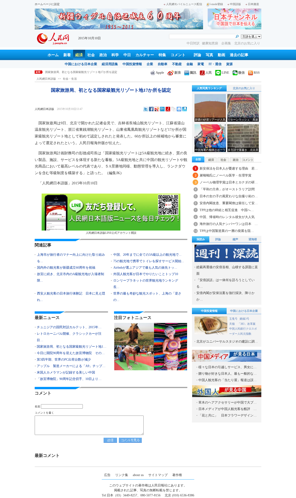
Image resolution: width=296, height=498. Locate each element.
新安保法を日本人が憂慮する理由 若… (229, 168)
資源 (229, 64)
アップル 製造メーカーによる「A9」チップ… (71, 366)
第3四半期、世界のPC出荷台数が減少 (64, 359)
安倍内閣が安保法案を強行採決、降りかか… (225, 296)
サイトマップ (158, 475)
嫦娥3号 (244, 318)
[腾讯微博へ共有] (162, 109)
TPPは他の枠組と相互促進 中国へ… (227, 210)
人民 (208, 72)
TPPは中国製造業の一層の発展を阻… (227, 231)
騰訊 (193, 72)
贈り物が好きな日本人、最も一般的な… (227, 373)
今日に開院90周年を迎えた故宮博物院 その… (71, 353)
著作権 (177, 475)
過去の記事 (239, 55)
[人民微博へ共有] (168, 109)
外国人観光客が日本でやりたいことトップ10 (145, 274)
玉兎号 (233, 318)
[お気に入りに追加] (184, 109)
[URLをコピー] (173, 109)
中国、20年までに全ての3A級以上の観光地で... (147, 254)
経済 (79, 55)
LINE (225, 72)
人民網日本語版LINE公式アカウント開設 (111, 232)
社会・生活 (70, 78)
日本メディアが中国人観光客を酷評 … (227, 409)
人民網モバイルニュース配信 (184, 4)
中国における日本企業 (81, 64)
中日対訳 (193, 43)
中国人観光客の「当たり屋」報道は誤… (227, 380)
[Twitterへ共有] (145, 109)
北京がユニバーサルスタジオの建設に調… (227, 341)
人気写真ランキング (209, 88)
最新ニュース (47, 317)
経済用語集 (110, 64)
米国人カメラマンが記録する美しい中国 (66, 372)
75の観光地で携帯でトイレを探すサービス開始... (148, 261)
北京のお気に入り (247, 43)
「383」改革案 (246, 323)
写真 (209, 55)
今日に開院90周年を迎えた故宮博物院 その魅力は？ (78, 72)
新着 (67, 55)
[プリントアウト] (179, 109)
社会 (91, 55)
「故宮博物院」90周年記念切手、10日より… (69, 379)
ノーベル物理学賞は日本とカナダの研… (229, 182)
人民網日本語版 (46, 78)
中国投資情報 (132, 64)
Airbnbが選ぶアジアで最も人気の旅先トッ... (145, 267)
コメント (178, 55)
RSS (257, 72)
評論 (197, 55)
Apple (160, 72)
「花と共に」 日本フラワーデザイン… (227, 415)
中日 (127, 55)
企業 (150, 64)
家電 (200, 64)
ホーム (53, 55)
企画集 (226, 43)
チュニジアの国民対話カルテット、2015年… (69, 327)
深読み (201, 239)
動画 (221, 55)
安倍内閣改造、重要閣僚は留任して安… (229, 203)
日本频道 (253, 4)
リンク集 (121, 475)
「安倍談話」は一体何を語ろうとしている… (225, 283)
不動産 (177, 64)
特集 (162, 55)
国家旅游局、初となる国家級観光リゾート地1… (71, 346)
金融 (189, 64)
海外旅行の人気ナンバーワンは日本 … (229, 224)
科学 (115, 55)
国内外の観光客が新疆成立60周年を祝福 (66, 267)
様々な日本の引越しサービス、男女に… (227, 367)
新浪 (177, 72)
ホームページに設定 (47, 4)
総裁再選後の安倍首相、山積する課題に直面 (227, 270)
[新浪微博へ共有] (156, 109)
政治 (103, 55)
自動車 (162, 64)
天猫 (232, 323)
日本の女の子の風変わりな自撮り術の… (229, 196)
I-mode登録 (216, 4)
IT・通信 (215, 64)
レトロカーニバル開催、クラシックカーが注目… (69, 337)
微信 (241, 72)
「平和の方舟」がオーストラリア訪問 (227, 189)
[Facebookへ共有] (151, 109)
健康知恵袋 (210, 43)
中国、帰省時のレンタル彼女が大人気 (229, 217)
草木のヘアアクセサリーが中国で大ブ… (227, 402)
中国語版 (235, 4)
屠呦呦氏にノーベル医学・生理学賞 (225, 175)
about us (138, 475)
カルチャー (145, 55)
